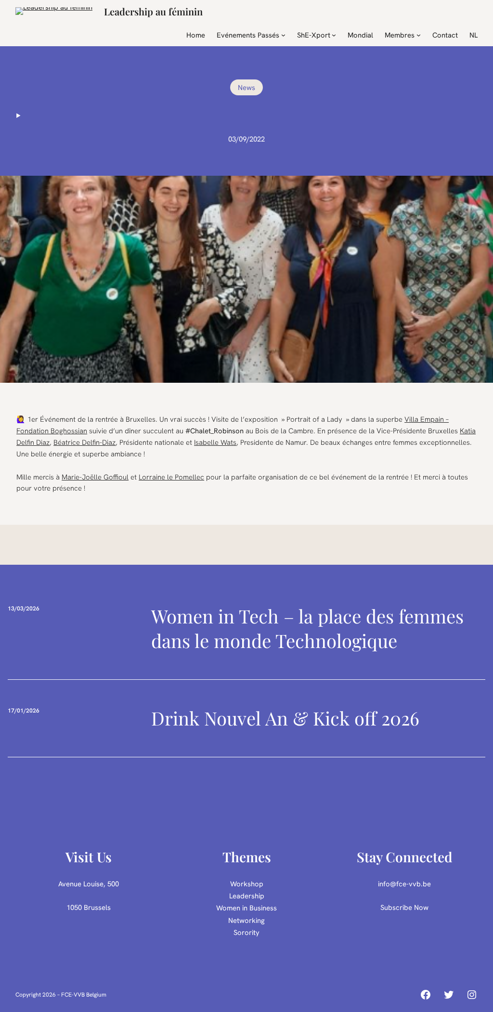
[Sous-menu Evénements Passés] (283, 35)
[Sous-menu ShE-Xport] (334, 35)
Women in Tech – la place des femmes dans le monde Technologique (307, 628)
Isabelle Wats (215, 442)
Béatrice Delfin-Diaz (84, 442)
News (246, 87)
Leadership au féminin (153, 11)
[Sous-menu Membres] (418, 35)
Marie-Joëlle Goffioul (95, 476)
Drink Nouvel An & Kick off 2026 (285, 718)
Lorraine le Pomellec (171, 476)
